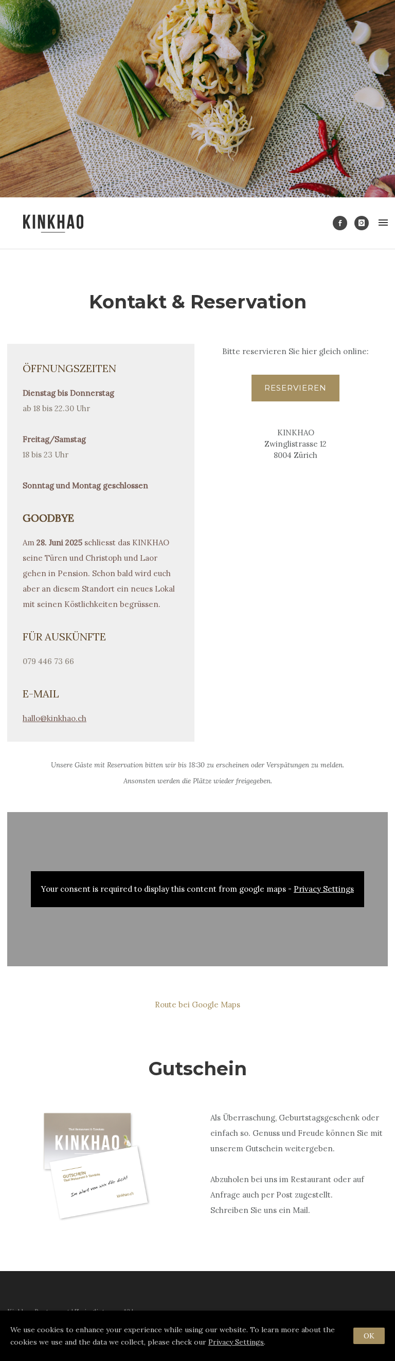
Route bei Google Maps (197, 1004)
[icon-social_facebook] (342, 223)
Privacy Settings (324, 889)
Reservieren (295, 388)
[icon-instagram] (361, 223)
